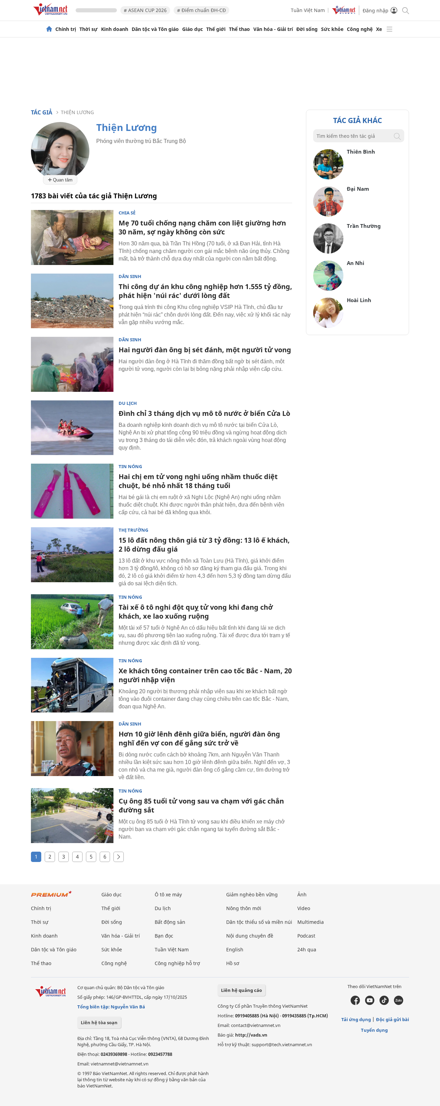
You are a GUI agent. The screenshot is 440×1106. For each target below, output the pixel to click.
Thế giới (216, 29)
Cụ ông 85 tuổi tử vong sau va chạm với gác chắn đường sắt (201, 805)
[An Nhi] (328, 289)
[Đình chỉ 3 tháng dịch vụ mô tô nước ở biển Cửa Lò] (72, 427)
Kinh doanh (114, 29)
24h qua (306, 949)
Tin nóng (130, 466)
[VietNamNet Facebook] (355, 1003)
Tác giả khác (357, 120)
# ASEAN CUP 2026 (145, 10)
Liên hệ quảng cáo (241, 990)
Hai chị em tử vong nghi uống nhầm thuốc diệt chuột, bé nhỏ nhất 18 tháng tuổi (198, 481)
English (234, 949)
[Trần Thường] (328, 252)
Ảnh (302, 894)
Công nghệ (360, 29)
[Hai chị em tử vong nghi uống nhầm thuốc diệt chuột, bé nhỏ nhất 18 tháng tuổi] (72, 491)
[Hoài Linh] (328, 326)
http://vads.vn (251, 1035)
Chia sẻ (127, 213)
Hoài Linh (359, 300)
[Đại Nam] (328, 215)
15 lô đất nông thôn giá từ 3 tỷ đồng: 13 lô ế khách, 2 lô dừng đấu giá (204, 544)
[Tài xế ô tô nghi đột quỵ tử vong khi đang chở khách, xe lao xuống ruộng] (72, 621)
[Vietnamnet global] (344, 12)
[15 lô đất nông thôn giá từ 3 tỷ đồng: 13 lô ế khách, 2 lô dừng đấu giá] (72, 554)
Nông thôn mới (243, 908)
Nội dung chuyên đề (249, 935)
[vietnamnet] (51, 17)
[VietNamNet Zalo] (398, 1003)
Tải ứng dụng (356, 1019)
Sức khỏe (332, 29)
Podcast (306, 935)
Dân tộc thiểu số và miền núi (259, 922)
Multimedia (310, 922)
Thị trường (133, 530)
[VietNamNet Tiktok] (384, 1003)
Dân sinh (130, 276)
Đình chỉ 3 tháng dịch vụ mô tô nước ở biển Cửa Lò (204, 413)
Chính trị (65, 29)
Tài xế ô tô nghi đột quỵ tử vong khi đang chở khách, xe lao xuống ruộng (196, 611)
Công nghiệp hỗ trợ (177, 963)
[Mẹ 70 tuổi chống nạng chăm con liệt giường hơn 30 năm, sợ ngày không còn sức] (72, 237)
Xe (379, 29)
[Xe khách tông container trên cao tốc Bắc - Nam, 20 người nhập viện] (72, 685)
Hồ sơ (232, 963)
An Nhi (355, 262)
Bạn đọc (164, 935)
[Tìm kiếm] (405, 10)
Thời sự (88, 29)
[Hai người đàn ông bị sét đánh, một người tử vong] (72, 364)
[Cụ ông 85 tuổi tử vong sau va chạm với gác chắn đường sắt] (72, 815)
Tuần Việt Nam (308, 10)
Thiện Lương (77, 112)
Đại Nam (358, 188)
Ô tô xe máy (168, 894)
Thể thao (239, 29)
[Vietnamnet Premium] (51, 897)
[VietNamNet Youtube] (369, 1003)
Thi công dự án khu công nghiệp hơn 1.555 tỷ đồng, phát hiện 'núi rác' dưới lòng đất (205, 291)
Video (303, 908)
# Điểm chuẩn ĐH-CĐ (201, 10)
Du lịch (128, 403)
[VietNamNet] (49, 29)
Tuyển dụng (374, 1030)
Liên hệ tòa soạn (99, 1022)
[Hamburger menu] (389, 29)
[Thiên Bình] (328, 177)
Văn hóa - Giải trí (273, 29)
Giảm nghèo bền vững (252, 894)
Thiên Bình (361, 151)
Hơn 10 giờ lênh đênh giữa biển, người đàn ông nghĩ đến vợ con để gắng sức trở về (199, 738)
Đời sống (307, 29)
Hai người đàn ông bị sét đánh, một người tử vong (205, 349)
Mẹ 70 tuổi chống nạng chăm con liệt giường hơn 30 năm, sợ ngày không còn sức (202, 227)
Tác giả (41, 112)
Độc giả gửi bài (392, 1019)
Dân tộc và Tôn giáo (155, 29)
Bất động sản (170, 922)
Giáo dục (192, 29)
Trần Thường (364, 225)
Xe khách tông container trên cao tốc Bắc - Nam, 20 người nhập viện (205, 675)
